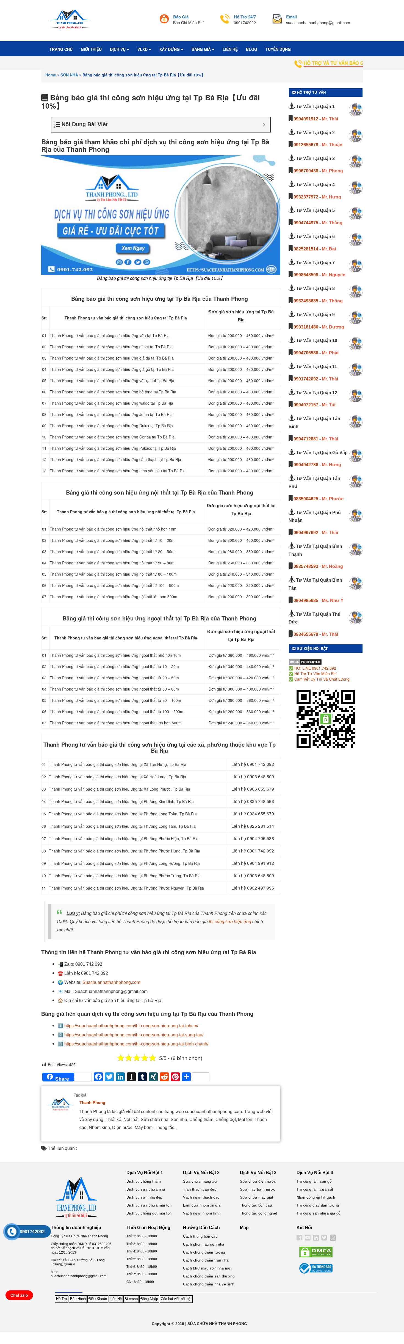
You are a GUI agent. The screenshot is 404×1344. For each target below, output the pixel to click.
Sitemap (131, 1299)
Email (291, 17)
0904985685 (306, 600)
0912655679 (306, 144)
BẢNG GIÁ (202, 49)
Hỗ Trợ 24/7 (245, 17)
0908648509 (306, 274)
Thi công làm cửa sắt (315, 1189)
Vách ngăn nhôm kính (202, 1213)
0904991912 (306, 119)
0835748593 (306, 566)
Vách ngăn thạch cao (201, 1197)
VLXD (143, 49)
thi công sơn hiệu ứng (230, 921)
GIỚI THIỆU (91, 49)
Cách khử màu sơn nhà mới (207, 1268)
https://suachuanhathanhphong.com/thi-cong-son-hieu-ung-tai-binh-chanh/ (136, 1044)
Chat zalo (19, 1295)
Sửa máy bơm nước (257, 1189)
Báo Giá (181, 17)
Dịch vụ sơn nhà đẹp (144, 1197)
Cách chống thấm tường (204, 1252)
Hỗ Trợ (61, 1299)
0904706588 (306, 353)
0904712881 (306, 439)
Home (50, 75)
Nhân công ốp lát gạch (316, 1197)
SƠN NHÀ (69, 75)
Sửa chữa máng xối (200, 1181)
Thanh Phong (92, 1102)
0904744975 (306, 222)
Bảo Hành (78, 1299)
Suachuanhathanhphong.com (111, 982)
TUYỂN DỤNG (278, 49)
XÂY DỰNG (170, 49)
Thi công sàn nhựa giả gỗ (319, 1213)
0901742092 (306, 379)
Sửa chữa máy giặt (256, 1197)
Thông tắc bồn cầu (256, 1205)
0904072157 (306, 404)
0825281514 (306, 249)
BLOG (251, 49)
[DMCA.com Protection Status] (305, 661)
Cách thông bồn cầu (200, 1236)
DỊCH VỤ (118, 49)
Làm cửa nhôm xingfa (202, 1205)
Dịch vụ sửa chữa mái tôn (148, 1205)
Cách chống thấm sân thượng (208, 1276)
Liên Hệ (116, 1299)
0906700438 (306, 171)
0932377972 (306, 197)
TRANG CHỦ (61, 49)
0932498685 (306, 301)
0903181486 (306, 327)
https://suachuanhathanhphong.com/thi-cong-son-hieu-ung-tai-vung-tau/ (133, 1035)
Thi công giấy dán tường (318, 1205)
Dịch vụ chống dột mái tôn (149, 1213)
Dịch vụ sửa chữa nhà (145, 1189)
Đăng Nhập (149, 1299)
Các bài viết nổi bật (176, 1299)
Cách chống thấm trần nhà (205, 1260)
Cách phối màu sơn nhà (203, 1244)
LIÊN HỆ (230, 49)
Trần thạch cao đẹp (199, 1189)
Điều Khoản (97, 1299)
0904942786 (306, 464)
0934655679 (306, 634)
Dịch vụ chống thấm (143, 1181)
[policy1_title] (164, 19)
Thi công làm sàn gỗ (314, 1181)
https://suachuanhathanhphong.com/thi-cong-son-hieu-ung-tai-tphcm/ (131, 1025)
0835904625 (306, 498)
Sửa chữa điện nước (258, 1181)
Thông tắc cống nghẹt (258, 1213)
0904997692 (306, 532)
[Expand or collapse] (264, 124)
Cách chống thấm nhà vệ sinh (208, 1284)
